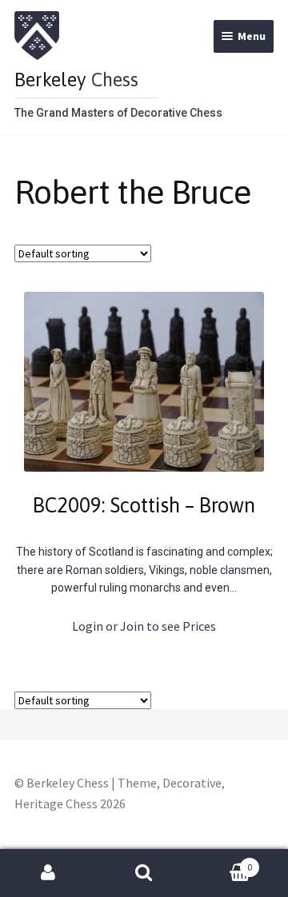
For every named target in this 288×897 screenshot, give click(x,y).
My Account (48, 873)
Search (144, 873)
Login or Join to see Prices (144, 626)
